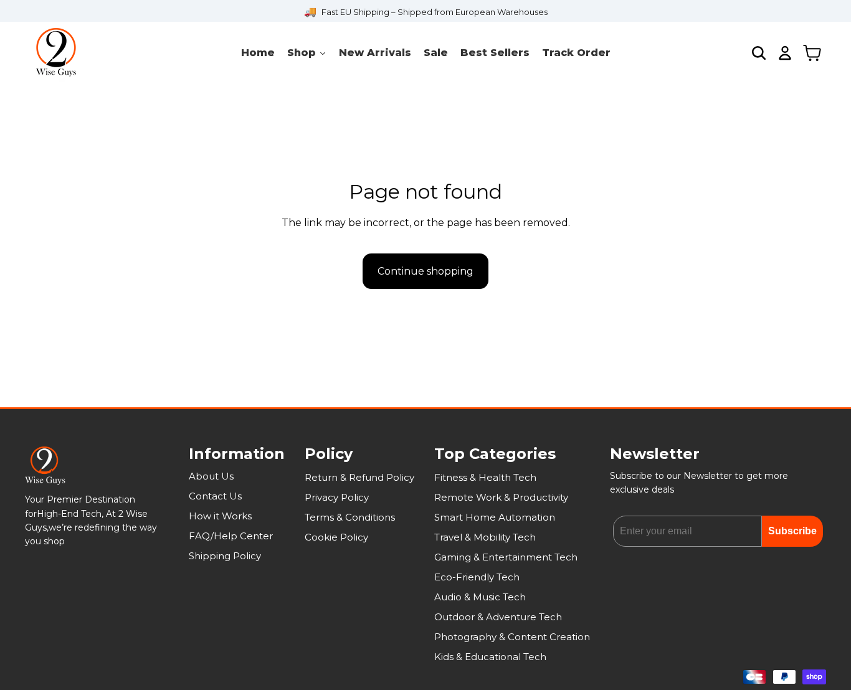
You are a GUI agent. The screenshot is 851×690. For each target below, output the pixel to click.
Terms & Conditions (350, 517)
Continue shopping (425, 271)
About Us (211, 476)
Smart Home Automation (494, 517)
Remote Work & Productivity (501, 497)
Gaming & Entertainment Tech (506, 557)
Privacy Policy (337, 497)
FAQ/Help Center (231, 536)
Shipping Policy (225, 556)
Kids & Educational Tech (490, 657)
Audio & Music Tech (480, 597)
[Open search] (759, 53)
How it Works (220, 516)
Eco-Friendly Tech (477, 577)
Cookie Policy (336, 537)
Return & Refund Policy (359, 477)
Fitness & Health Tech (485, 477)
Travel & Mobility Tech (485, 537)
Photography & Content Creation (512, 637)
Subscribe (792, 531)
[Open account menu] (785, 53)
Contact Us (215, 496)
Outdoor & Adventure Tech (498, 617)
